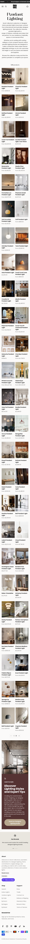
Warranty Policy (21, 901)
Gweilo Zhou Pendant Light (20, 167)
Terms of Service (22, 907)
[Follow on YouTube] (15, 926)
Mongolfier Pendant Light (20, 435)
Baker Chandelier (7, 593)
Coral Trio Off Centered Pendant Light (21, 327)
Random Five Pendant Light (20, 567)
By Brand (4, 907)
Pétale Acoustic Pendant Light (7, 382)
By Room (4, 901)
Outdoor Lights (6, 895)
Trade (18, 892)
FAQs (18, 889)
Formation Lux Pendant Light (6, 194)
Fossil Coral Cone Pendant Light (21, 273)
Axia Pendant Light (8, 272)
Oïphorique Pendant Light (20, 382)
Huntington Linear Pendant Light (8, 567)
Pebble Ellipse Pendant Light (6, 674)
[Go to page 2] (19, 735)
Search (4, 889)
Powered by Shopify (21, 939)
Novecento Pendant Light (6, 167)
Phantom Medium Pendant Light (21, 647)
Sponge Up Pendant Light (6, 700)
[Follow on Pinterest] (11, 926)
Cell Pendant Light (21, 219)
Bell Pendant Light (21, 513)
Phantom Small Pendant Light (20, 194)
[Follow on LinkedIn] (24, 926)
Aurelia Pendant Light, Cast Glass (21, 141)
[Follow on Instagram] (7, 926)
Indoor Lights (6, 892)
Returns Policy (21, 904)
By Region (5, 904)
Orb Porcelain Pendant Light (6, 220)
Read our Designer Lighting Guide (15, 822)
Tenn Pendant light (21, 246)
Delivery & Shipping (22, 898)
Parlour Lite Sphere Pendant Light (21, 621)
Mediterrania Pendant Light (20, 700)
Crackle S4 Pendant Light (6, 300)
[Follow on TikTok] (20, 926)
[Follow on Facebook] (3, 926)
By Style (4, 898)
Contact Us (20, 895)
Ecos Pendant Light (21, 673)
